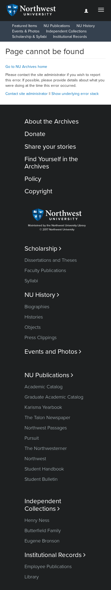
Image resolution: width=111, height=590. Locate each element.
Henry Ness (37, 520)
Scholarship (43, 249)
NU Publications (57, 26)
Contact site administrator (26, 93)
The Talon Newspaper (47, 417)
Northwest (35, 459)
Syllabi (31, 281)
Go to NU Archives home (26, 66)
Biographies (37, 307)
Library (32, 577)
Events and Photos (53, 352)
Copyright (38, 191)
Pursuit (32, 438)
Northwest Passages (46, 428)
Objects (33, 327)
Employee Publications (48, 566)
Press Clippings (41, 337)
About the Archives (52, 121)
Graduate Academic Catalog (54, 397)
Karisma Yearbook (43, 407)
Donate (35, 134)
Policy (33, 179)
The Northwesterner (46, 448)
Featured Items (24, 26)
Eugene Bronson (42, 541)
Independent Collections (66, 31)
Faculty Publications (45, 270)
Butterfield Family (43, 530)
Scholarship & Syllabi (29, 36)
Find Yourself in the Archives (51, 162)
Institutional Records (70, 36)
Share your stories (50, 147)
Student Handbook (44, 469)
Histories (34, 317)
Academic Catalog (44, 387)
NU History (86, 26)
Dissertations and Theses (51, 260)
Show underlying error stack (75, 93)
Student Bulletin (41, 479)
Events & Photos (26, 31)
